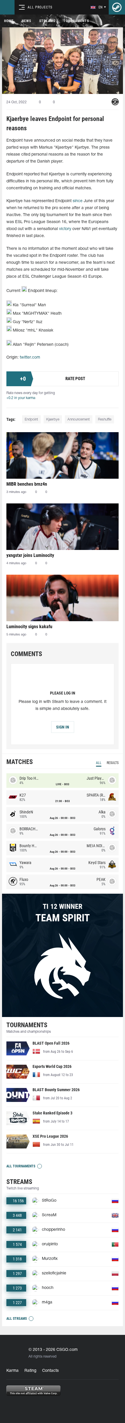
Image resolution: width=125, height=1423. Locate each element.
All (98, 763)
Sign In (62, 727)
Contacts (50, 1371)
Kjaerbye (52, 419)
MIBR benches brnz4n (26, 484)
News (26, 21)
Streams (47, 21)
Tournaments (76, 21)
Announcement (78, 419)
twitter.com (30, 357)
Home (9, 21)
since (78, 201)
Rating (30, 1371)
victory (65, 229)
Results (113, 763)
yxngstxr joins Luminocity (30, 555)
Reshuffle (104, 419)
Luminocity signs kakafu (29, 626)
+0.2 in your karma (20, 398)
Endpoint (31, 419)
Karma (12, 1371)
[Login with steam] (117, 7)
